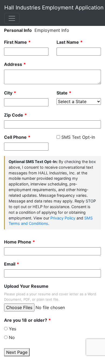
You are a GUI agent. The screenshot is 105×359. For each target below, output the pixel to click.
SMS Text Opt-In (78, 137)
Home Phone (17, 242)
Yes (12, 328)
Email (9, 264)
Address (13, 64)
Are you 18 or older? (25, 320)
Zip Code (13, 115)
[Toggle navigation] (11, 18)
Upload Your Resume (26, 286)
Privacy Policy (62, 218)
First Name (15, 42)
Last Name (68, 42)
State (62, 93)
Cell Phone (15, 137)
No (12, 337)
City (8, 93)
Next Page (16, 352)
